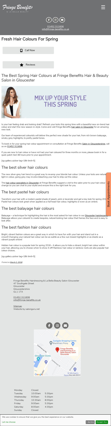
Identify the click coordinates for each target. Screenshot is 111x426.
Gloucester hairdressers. (96, 215)
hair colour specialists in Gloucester (22, 182)
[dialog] (55, 420)
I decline (90, 422)
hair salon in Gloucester (82, 127)
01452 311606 (55, 26)
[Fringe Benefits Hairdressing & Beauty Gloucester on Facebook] (49, 20)
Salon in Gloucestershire (93, 143)
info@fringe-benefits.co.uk (55, 29)
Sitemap (17, 306)
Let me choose (8, 422)
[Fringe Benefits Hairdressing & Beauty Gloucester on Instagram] (55, 20)
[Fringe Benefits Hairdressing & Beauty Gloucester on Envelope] (62, 20)
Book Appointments (108, 194)
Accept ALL (101, 422)
